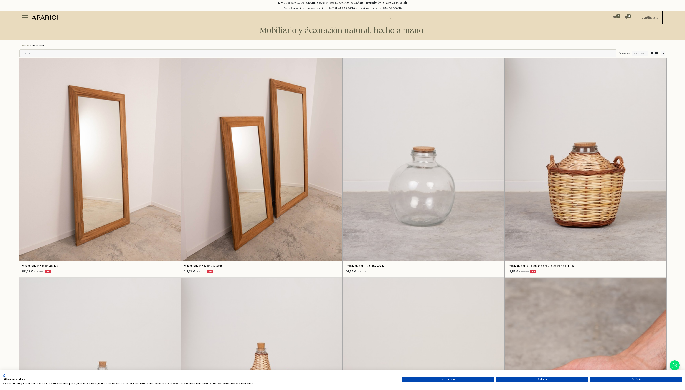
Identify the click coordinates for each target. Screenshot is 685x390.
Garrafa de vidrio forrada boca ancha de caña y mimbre (541, 266)
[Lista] (656, 53)
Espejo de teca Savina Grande (40, 266)
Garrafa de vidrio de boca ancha (365, 266)
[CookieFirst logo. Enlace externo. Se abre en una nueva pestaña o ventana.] (4, 375)
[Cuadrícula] (652, 53)
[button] (640, 53)
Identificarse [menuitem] (650, 17)
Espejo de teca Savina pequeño (203, 266)
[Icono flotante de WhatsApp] (674, 365)
